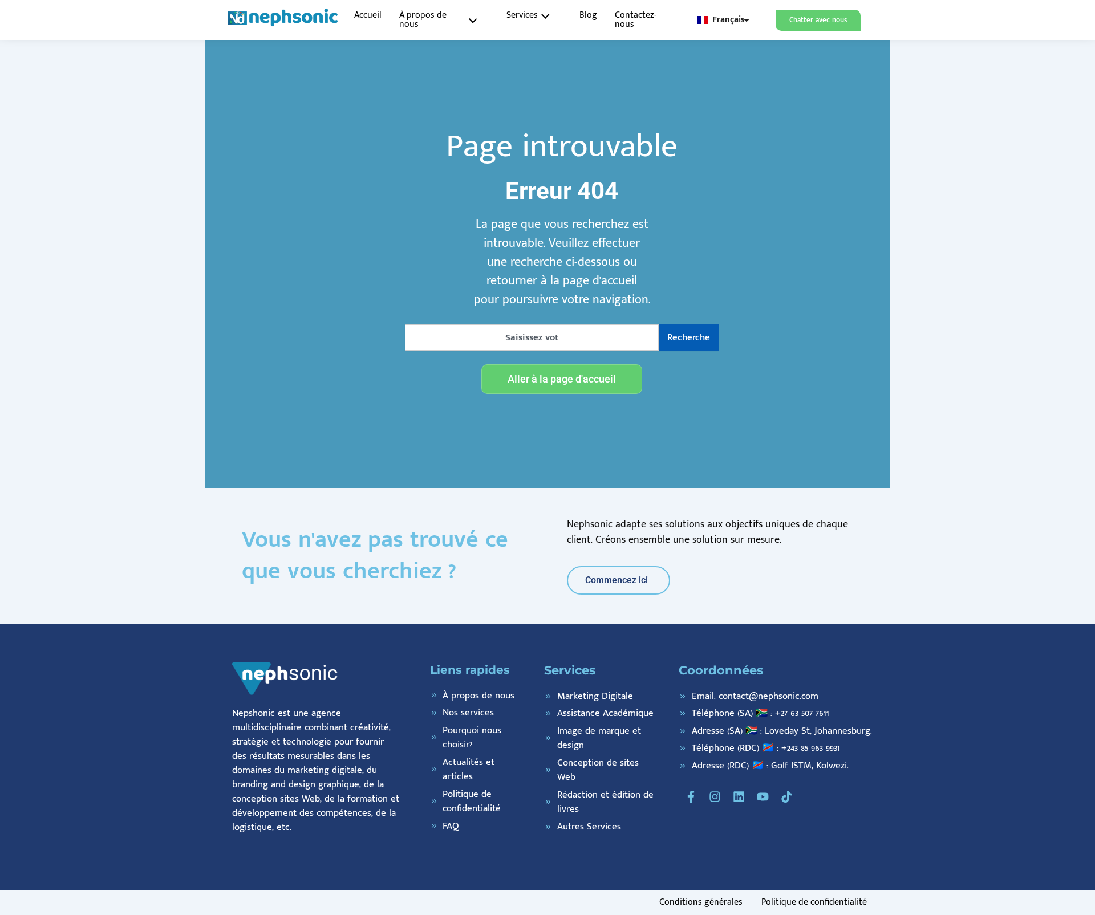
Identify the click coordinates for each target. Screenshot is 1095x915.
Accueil (368, 15)
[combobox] (532, 337)
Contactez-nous (635, 19)
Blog (588, 15)
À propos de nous (423, 19)
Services (522, 15)
